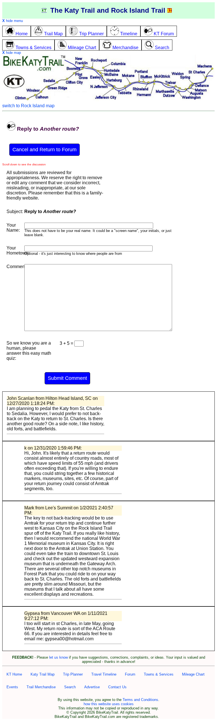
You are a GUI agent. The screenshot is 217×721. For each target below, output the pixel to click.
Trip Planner (73, 674)
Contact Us (117, 687)
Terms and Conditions (140, 700)
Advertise (92, 687)
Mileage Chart (193, 674)
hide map (11, 53)
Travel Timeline (103, 674)
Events (12, 687)
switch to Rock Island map (28, 105)
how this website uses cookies (109, 704)
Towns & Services (158, 674)
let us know (58, 657)
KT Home (14, 674)
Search (70, 687)
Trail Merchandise (41, 687)
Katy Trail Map (43, 674)
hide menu (12, 21)
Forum (130, 674)
